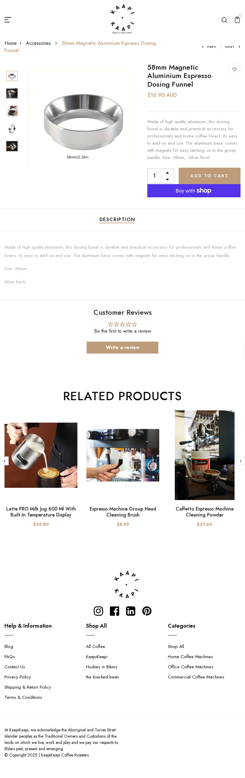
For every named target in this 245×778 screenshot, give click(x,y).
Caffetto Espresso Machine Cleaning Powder (205, 511)
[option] (11, 76)
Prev (211, 47)
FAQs (9, 656)
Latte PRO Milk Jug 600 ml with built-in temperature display (41, 511)
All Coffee (95, 646)
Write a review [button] (123, 347)
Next (230, 47)
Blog (8, 646)
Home (10, 43)
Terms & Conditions (23, 697)
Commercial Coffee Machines (196, 677)
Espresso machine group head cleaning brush (123, 511)
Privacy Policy (17, 677)
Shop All (176, 646)
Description (117, 219)
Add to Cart (210, 176)
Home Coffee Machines (190, 656)
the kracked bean (102, 677)
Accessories (39, 43)
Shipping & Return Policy (27, 687)
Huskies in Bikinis (101, 667)
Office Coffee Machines (190, 667)
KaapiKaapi (97, 656)
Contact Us (14, 667)
